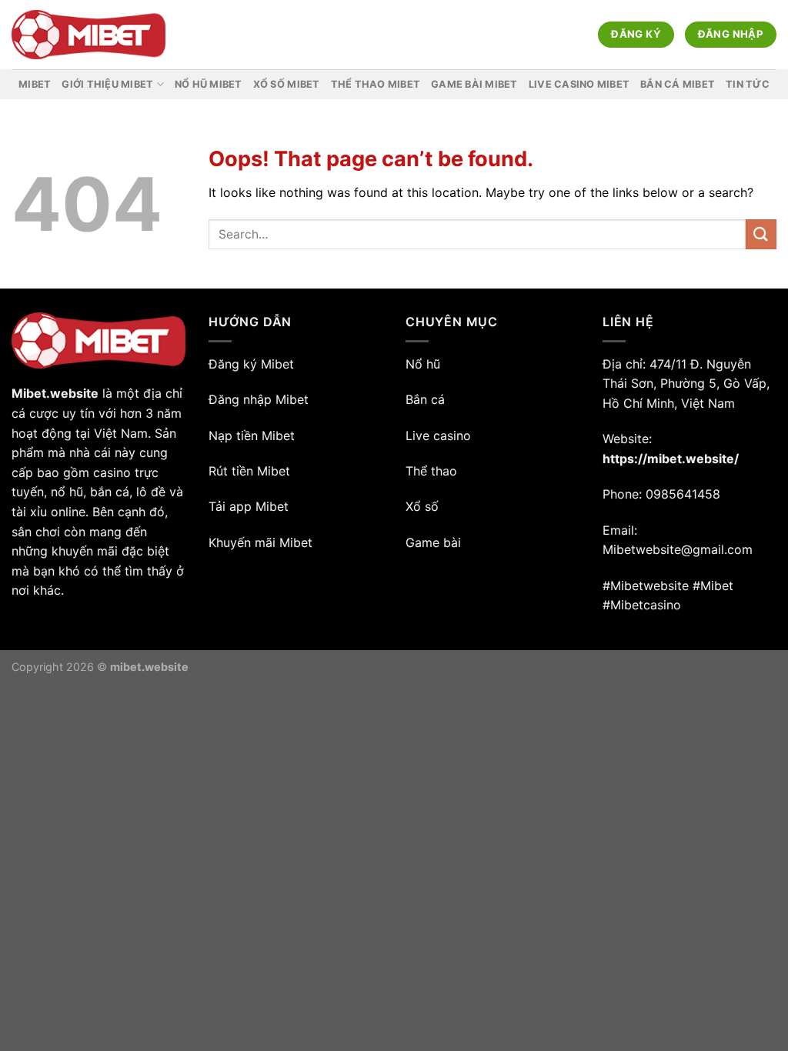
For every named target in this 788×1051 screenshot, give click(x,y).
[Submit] (761, 234)
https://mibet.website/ (671, 458)
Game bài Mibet (474, 84)
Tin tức (748, 84)
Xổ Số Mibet (286, 84)
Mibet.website (55, 393)
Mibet (34, 84)
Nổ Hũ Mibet (208, 84)
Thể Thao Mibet (376, 84)
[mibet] (88, 34)
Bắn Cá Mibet (677, 84)
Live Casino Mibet (579, 84)
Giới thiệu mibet (107, 84)
